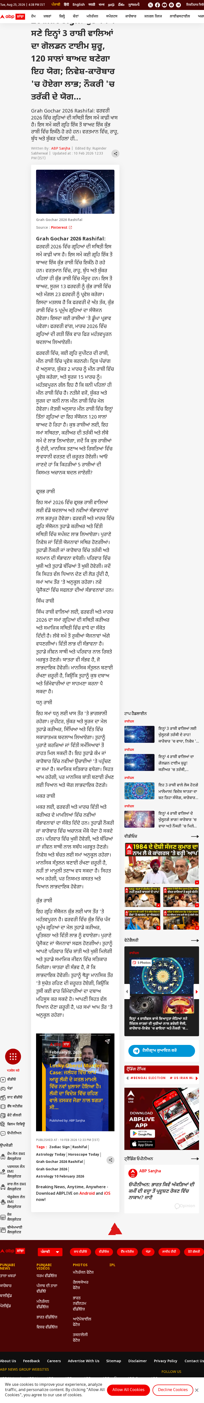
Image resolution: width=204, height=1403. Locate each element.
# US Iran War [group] (183, 1078)
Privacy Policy (165, 1361)
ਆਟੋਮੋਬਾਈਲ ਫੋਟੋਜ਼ (82, 1322)
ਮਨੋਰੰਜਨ (92, 16)
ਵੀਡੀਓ (11, 1079)
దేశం (121, 4)
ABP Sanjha (60, 148)
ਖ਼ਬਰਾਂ (47, 16)
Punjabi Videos (44, 1267)
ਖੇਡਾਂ (10, 1088)
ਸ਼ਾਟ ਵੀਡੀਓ (14, 1097)
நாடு (111, 4)
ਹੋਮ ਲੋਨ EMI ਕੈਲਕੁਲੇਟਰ (16, 1156)
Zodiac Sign (59, 1147)
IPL (112, 1265)
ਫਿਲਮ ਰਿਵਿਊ (16, 1124)
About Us (8, 1361)
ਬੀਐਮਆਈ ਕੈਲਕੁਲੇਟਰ (14, 1230)
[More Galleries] (195, 940)
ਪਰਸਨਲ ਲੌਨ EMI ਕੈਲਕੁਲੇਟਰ (16, 1172)
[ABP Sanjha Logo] (13, 17)
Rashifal (79, 1147)
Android (87, 1193)
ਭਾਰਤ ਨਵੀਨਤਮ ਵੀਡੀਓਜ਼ (79, 1304)
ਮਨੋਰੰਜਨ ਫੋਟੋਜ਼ (83, 1272)
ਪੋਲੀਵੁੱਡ (5, 1306)
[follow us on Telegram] (178, 5)
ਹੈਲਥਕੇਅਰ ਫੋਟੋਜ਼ (80, 1285)
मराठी (92, 4)
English (79, 4)
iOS (107, 1193)
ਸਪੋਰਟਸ (111, 16)
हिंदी (66, 4)
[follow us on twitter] (150, 5)
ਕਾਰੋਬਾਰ (130, 16)
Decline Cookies (173, 1390)
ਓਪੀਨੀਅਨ (14, 1133)
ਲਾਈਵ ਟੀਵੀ (169, 1252)
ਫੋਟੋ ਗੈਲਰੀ (14, 1115)
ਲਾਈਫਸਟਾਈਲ (180, 16)
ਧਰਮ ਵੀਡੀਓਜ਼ (47, 1276)
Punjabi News (7, 1267)
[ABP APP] (142, 1134)
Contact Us (194, 1361)
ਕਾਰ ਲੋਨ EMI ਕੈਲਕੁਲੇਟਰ (16, 1187)
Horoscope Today (83, 1154)
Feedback (31, 1361)
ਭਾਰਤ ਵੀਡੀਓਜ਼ (47, 1317)
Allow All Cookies (128, 1390)
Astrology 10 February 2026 (60, 1176)
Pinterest (59, 227)
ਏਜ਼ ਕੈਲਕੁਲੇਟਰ (14, 1217)
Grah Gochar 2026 (51, 1169)
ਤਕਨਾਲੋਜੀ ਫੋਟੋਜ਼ (80, 1338)
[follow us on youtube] (164, 5)
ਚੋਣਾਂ (76, 16)
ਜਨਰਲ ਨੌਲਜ (153, 16)
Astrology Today (50, 1154)
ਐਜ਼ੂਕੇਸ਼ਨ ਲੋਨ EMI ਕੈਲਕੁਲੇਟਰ (16, 1202)
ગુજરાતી (134, 4)
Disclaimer (137, 1361)
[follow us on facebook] (157, 5)
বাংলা (101, 4)
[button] (13, 1061)
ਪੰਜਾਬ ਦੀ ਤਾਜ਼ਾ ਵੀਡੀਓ (47, 1289)
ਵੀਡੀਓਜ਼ (104, 1252)
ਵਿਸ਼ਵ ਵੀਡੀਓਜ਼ (47, 1327)
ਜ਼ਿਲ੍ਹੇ (62, 16)
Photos (80, 1265)
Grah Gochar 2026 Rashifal (59, 1162)
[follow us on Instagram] (171, 5)
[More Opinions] (195, 1159)
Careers (54, 1361)
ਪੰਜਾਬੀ (55, 4)
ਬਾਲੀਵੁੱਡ (6, 1296)
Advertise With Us (83, 1361)
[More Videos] (195, 836)
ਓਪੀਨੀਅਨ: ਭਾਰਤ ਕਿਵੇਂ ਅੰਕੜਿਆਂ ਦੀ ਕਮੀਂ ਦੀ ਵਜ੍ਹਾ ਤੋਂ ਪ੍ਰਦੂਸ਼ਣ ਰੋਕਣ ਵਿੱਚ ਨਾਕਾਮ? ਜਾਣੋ (161, 1191)
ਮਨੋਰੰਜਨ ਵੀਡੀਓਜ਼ (43, 1304)
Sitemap (113, 1361)
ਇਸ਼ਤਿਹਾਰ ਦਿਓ (195, 5)
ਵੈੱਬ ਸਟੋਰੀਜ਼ (14, 1106)
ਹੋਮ (33, 16)
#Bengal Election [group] (148, 1078)
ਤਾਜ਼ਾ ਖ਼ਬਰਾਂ (8, 1276)
